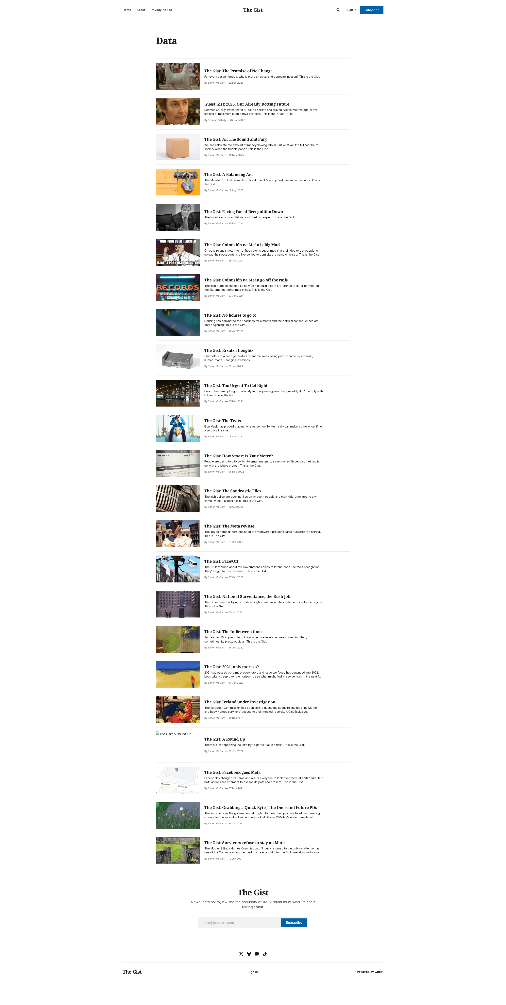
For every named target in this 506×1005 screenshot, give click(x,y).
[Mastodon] (257, 954)
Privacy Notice (161, 10)
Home (127, 10)
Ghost (379, 972)
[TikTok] (265, 954)
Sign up (253, 972)
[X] (241, 954)
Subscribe (371, 10)
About (141, 10)
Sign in (351, 10)
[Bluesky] (249, 954)
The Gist (252, 10)
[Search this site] (338, 10)
